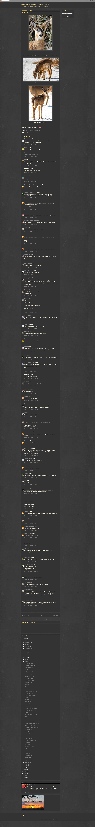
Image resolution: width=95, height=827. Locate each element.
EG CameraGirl (32, 784)
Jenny (25, 338)
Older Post (56, 615)
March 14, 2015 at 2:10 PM (31, 493)
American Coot (28, 706)
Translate (67, 16)
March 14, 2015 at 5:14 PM (31, 523)
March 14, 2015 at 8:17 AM (31, 251)
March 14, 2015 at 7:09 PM (31, 545)
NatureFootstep (28, 575)
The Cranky (27, 138)
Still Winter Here (28, 729)
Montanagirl (27, 289)
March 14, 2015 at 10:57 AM (31, 400)
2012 (25, 769)
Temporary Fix (28, 699)
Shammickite (27, 432)
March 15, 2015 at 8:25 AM (31, 586)
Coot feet (27, 684)
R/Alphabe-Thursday (30, 701)
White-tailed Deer (29, 716)
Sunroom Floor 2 (29, 755)
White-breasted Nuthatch (31, 751)
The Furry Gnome (28, 270)
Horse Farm (27, 744)
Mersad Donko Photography (31, 154)
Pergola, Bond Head (29, 693)
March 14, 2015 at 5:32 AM (31, 156)
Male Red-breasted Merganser (32, 727)
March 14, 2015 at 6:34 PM (31, 530)
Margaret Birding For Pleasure (32, 184)
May (26, 657)
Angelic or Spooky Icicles (31, 714)
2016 (25, 638)
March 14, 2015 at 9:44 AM (31, 328)
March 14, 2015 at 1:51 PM (31, 477)
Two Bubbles (28, 704)
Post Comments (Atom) (44, 619)
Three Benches (28, 738)
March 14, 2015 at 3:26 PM (31, 515)
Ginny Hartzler (28, 448)
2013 (25, 767)
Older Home (27, 686)
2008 (25, 777)
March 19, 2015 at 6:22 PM (31, 605)
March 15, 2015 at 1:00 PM (31, 597)
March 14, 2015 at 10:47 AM (31, 393)
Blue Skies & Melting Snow (31, 691)
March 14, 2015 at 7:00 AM (31, 217)
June (26, 655)
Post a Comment (27, 609)
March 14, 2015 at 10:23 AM (31, 386)
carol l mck (27, 420)
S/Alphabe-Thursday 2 (30, 680)
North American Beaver (30, 695)
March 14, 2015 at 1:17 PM (31, 470)
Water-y (26, 719)
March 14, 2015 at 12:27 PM (31, 445)
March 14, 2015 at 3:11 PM (30, 508)
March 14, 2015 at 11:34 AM (31, 409)
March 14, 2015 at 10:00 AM (31, 335)
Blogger (56, 819)
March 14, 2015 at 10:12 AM (31, 359)
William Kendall (28, 458)
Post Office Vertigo (29, 676)
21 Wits (26, 440)
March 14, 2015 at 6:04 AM (31, 181)
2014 (25, 765)
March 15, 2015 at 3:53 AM (31, 579)
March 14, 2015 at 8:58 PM (31, 554)
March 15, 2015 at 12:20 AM (31, 571)
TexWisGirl (27, 389)
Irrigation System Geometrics (32, 723)
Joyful (25, 227)
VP (25, 412)
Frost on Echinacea (29, 733)
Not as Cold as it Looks (30, 710)
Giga (25, 355)
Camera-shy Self (29, 663)
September (28, 648)
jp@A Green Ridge (29, 526)
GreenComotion (28, 564)
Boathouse (27, 742)
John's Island (27, 247)
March (26, 661)
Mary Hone (27, 324)
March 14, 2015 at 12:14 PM (31, 428)
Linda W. (26, 381)
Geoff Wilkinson (28, 533)
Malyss (26, 176)
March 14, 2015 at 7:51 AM (31, 231)
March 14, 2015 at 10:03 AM (31, 343)
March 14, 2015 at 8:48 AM (31, 295)
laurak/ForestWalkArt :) (30, 192)
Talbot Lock (27, 736)
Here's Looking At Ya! (30, 674)
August (27, 650)
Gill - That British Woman (31, 213)
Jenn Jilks (27, 582)
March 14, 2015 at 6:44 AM (31, 209)
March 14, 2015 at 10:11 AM (31, 352)
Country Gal (27, 254)
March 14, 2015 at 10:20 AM (31, 371)
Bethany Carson (28, 589)
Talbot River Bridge (29, 721)
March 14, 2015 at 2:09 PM (31, 484)
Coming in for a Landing (30, 740)
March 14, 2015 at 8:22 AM (31, 260)
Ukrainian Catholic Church (31, 708)
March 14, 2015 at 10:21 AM (31, 378)
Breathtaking (27, 488)
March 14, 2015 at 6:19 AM (31, 189)
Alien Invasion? (28, 689)
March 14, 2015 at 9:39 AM (31, 321)
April (26, 659)
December (27, 642)
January (27, 762)
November (27, 644)
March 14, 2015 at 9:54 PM (31, 561)
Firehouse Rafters (29, 748)
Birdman (26, 331)
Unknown (26, 201)
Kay (25, 548)
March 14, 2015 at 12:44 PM (31, 462)
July (26, 653)
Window (26, 712)
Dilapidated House (29, 731)
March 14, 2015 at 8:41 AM (31, 274)
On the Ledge (28, 757)
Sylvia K (26, 403)
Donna (26, 396)
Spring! (26, 697)
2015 (25, 640)
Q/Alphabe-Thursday (30, 725)
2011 (25, 771)
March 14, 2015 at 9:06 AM (31, 312)
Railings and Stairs (29, 671)
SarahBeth (27, 473)
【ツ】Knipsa (27, 206)
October (27, 646)
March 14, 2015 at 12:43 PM (31, 455)
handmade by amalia (29, 362)
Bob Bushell (27, 263)
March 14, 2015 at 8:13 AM (31, 243)
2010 (25, 773)
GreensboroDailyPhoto (30, 235)
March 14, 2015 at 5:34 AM (31, 165)
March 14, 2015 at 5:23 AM (31, 144)
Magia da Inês (28, 298)
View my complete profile (28, 792)
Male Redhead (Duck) (30, 665)
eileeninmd (27, 600)
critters (27, 132)
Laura (25, 315)
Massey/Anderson (29, 667)
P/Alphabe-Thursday (29, 746)
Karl (25, 480)
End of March (28, 669)
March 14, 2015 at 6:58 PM (31, 537)
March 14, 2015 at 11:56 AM (31, 416)
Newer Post (25, 615)
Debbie (26, 346)
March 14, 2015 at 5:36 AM (31, 172)
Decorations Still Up (29, 682)
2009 (25, 775)
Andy (25, 159)
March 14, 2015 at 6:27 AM (31, 197)
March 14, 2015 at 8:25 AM (31, 267)
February (27, 760)
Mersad (26, 147)
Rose (25, 519)
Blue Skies (27, 753)
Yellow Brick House (29, 678)
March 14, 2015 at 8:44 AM (31, 286)
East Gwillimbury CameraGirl (35, 4)
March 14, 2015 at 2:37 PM (31, 501)
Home (40, 615)
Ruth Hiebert (27, 557)
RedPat (26, 466)
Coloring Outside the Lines (31, 277)
